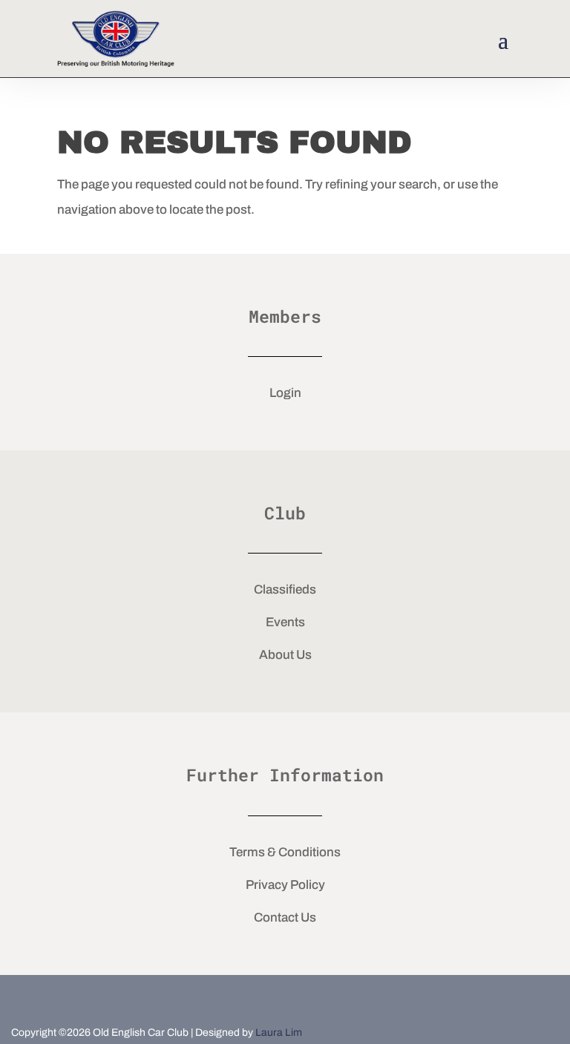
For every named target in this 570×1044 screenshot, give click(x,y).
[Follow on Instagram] (334, 998)
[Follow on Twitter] (285, 998)
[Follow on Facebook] (236, 998)
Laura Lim (278, 1032)
